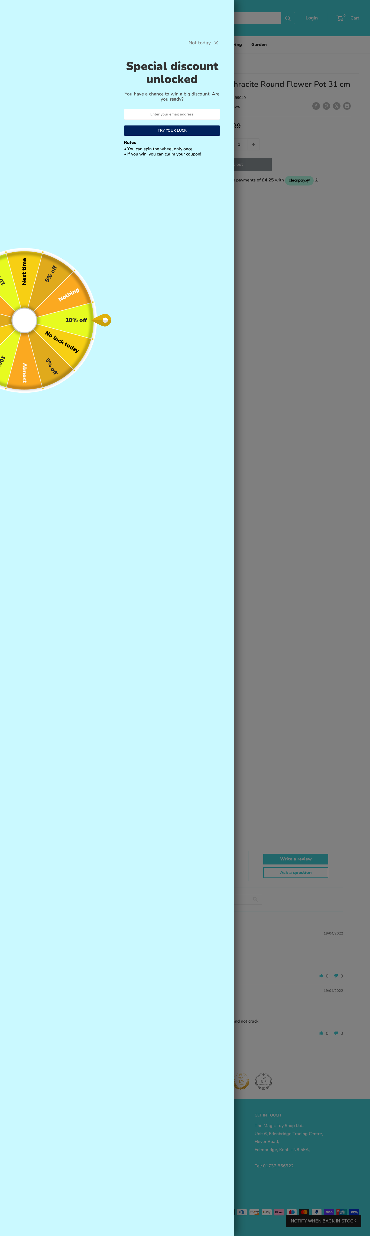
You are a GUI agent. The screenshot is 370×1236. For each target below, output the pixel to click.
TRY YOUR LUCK (172, 130)
